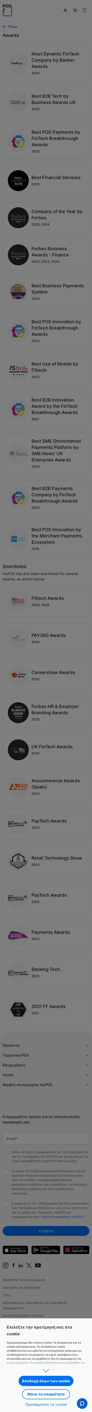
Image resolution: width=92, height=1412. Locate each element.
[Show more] (46, 1369)
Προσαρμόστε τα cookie (46, 1404)
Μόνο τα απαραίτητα (46, 1394)
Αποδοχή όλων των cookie (46, 1381)
